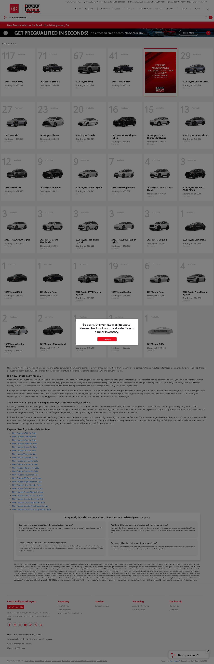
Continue (107, 339)
